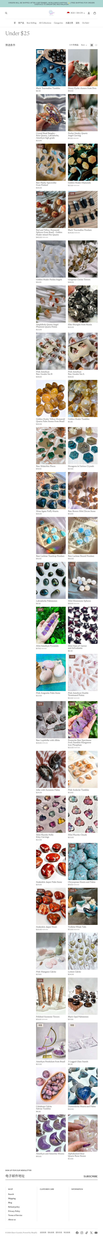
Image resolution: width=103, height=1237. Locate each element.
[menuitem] (15, 23)
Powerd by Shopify (30, 1233)
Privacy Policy (14, 1211)
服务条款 (59, 1233)
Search (11, 1194)
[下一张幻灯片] (95, 68)
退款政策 (43, 1233)
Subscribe (91, 1176)
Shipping (12, 1199)
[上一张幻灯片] (70, 68)
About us (12, 1220)
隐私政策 (51, 1233)
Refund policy (14, 1207)
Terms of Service (15, 1215)
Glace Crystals (16, 1233)
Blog (10, 1203)
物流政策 (67, 1233)
